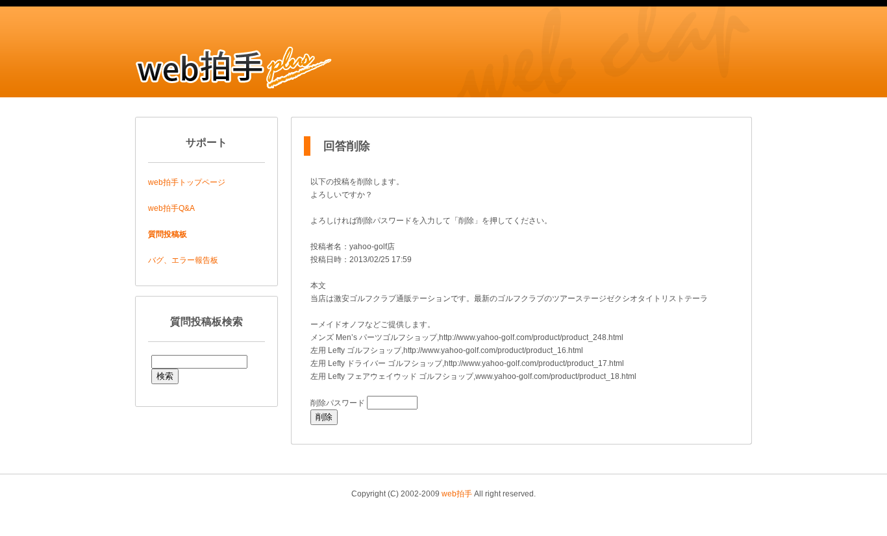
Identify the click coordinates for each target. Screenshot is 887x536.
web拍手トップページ (186, 182)
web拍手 (457, 493)
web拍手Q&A (171, 208)
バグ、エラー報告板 (183, 260)
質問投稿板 (167, 234)
